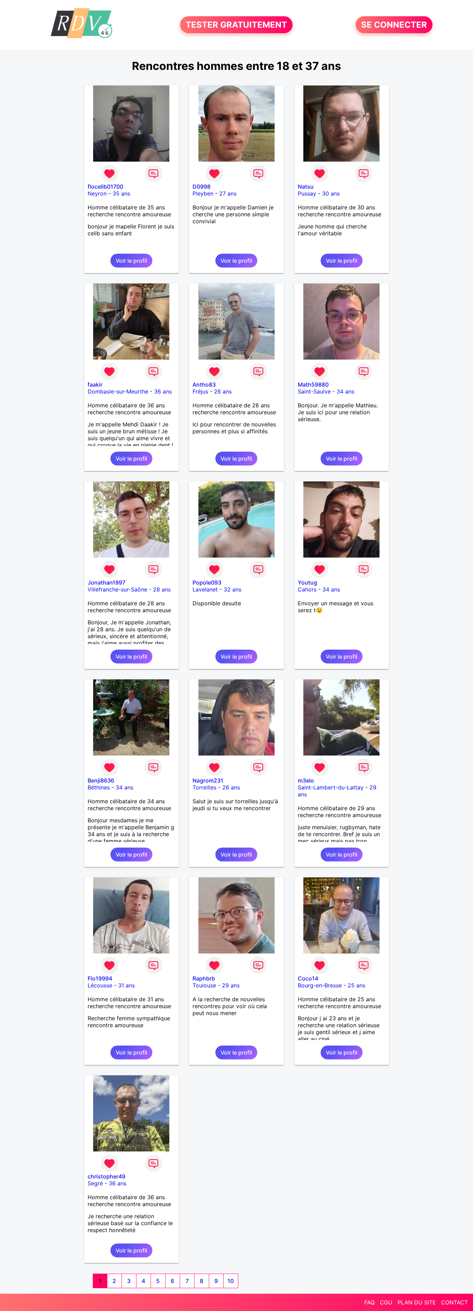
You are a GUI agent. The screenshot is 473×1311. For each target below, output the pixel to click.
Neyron (97, 193)
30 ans (331, 193)
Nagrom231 (208, 780)
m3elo (306, 780)
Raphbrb (204, 978)
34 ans (345, 391)
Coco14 (308, 978)
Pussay (307, 193)
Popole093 (207, 582)
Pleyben (203, 193)
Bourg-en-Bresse (320, 985)
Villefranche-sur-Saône (117, 589)
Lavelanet (205, 589)
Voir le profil (131, 260)
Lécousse (100, 985)
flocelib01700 (105, 186)
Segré (95, 1183)
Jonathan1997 (106, 582)
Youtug (307, 582)
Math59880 (313, 384)
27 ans (228, 193)
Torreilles (204, 787)
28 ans (162, 589)
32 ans (232, 589)
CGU (386, 1302)
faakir (95, 384)
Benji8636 (101, 780)
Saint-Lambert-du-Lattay (331, 787)
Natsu (306, 186)
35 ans (121, 193)
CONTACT (454, 1302)
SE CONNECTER (394, 25)
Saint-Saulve (314, 391)
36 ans (163, 391)
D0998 (202, 186)
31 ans (126, 985)
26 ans (223, 391)
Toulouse (204, 985)
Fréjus (200, 391)
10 (230, 1280)
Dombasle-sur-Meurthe (118, 391)
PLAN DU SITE (417, 1302)
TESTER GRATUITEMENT (236, 25)
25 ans (356, 985)
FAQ (369, 1302)
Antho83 (204, 384)
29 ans (231, 985)
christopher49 (106, 1176)
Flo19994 (100, 978)
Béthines (99, 787)
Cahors (307, 589)
